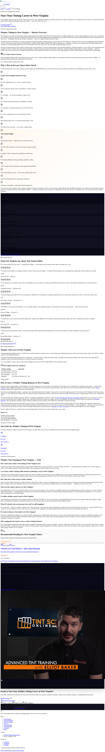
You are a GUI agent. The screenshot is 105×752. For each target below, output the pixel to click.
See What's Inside (18, 708)
